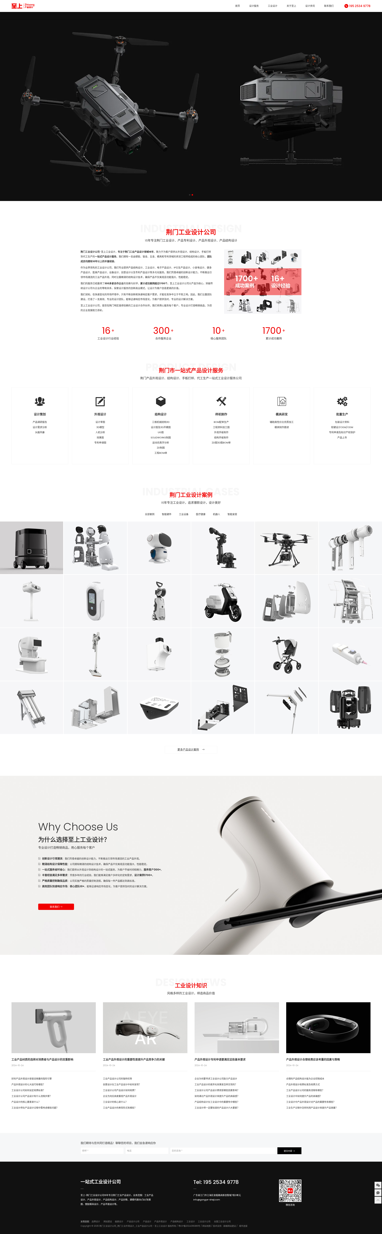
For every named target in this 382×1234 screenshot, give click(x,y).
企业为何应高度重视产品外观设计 (120, 1096)
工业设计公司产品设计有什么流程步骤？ (31, 1096)
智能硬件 (166, 514)
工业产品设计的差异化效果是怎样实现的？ (216, 1084)
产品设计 (147, 1221)
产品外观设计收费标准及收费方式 (303, 1084)
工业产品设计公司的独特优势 (117, 1078)
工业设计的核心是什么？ (115, 1101)
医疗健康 (200, 514)
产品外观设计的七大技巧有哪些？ (28, 1084)
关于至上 (291, 6)
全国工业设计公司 (222, 1221)
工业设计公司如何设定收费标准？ (28, 1090)
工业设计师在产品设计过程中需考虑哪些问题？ (34, 1107)
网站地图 (206, 1225)
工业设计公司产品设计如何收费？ (120, 1090)
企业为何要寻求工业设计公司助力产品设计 (216, 1078)
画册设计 (119, 1221)
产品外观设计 (160, 1221)
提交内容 (288, 1151)
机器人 (216, 514)
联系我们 (329, 6)
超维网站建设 (229, 1225)
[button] (189, 195)
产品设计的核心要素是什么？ (26, 1101)
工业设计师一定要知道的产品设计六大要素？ (217, 1107)
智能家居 (232, 514)
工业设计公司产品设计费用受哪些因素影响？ (217, 1090)
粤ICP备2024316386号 (189, 1225)
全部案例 (149, 514)
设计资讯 (310, 6)
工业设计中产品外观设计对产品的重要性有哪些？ (310, 1101)
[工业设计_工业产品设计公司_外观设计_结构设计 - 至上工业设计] (22, 6)
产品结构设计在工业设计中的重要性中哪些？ (217, 1101)
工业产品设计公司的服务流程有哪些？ (305, 1090)
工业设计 (272, 6)
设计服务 (254, 6)
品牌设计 (96, 1221)
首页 (237, 6)
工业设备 (183, 514)
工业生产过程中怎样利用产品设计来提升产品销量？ (312, 1107)
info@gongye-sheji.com (206, 1199)
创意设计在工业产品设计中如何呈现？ (122, 1084)
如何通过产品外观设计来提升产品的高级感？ (217, 1096)
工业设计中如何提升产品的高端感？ (304, 1096)
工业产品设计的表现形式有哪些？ (120, 1107)
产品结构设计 (176, 1221)
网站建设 (108, 1221)
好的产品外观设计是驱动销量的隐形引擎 (31, 1078)
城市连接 (243, 1226)
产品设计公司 (133, 1221)
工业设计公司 (204, 1221)
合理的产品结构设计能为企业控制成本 (305, 1078)
